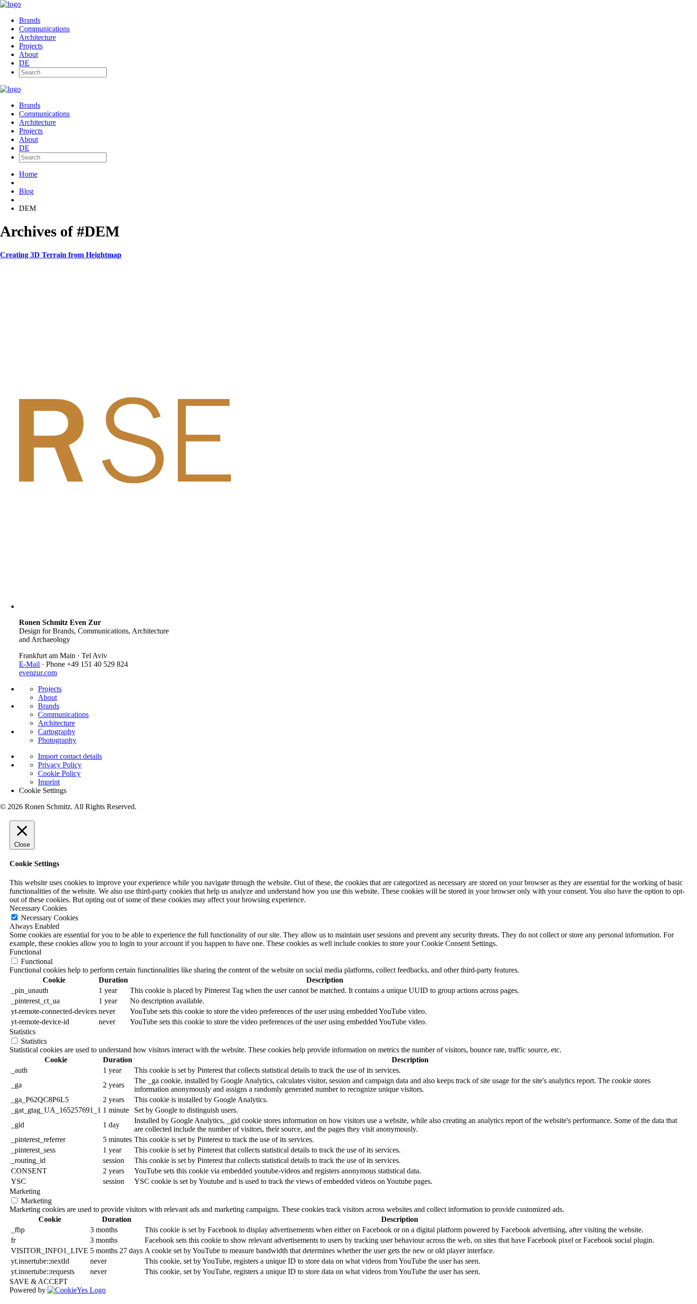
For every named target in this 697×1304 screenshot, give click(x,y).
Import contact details (70, 756)
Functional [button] (25, 952)
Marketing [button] (24, 1191)
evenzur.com (38, 673)
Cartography (56, 732)
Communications (44, 29)
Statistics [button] (22, 1032)
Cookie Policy (59, 773)
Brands (29, 20)
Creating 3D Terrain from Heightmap (60, 255)
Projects (31, 46)
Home (28, 174)
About (28, 54)
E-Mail (29, 664)
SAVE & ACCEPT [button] (38, 1281)
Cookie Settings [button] (42, 790)
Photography (57, 740)
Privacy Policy (60, 765)
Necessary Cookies (49, 918)
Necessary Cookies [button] (38, 908)
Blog (26, 191)
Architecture (37, 37)
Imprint (49, 782)
